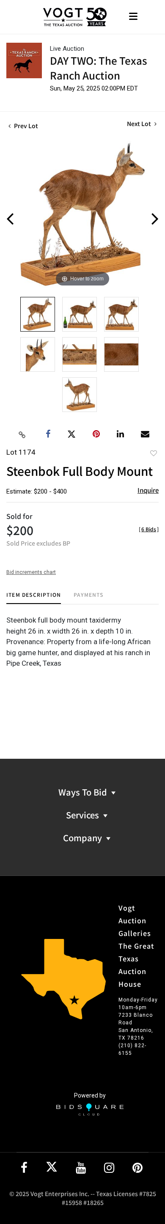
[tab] (33, 598)
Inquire (148, 490)
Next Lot (139, 123)
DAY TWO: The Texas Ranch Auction (98, 67)
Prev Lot (25, 125)
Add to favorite (153, 453)
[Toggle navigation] (133, 17)
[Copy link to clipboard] (22, 434)
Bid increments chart (31, 572)
